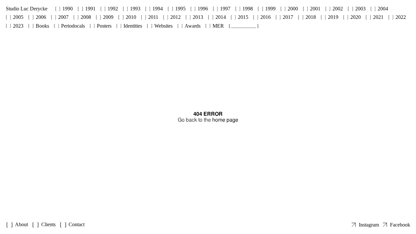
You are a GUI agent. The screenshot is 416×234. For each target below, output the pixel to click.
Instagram (369, 225)
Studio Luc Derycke (26, 8)
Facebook (400, 225)
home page (225, 119)
